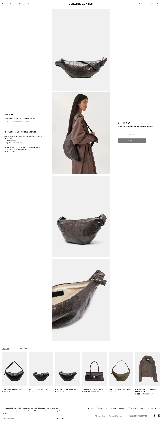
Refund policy (153, 408)
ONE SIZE (132, 134)
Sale (29, 4)
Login (151, 4)
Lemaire (9, 114)
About (90, 408)
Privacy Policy (100, 416)
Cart (158, 4)
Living (21, 4)
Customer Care (118, 408)
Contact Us (102, 408)
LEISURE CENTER (140, 416)
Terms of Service (136, 408)
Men (4, 4)
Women (12, 4)
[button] (136, 127)
